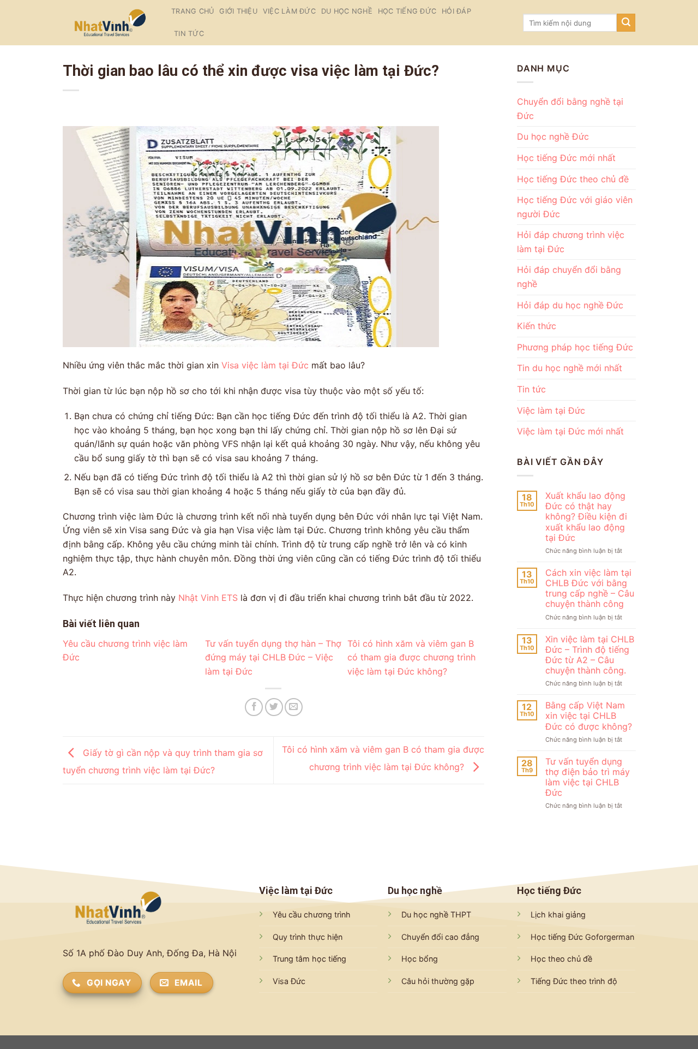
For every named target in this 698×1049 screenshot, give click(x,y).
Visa (230, 365)
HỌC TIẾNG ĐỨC (407, 11)
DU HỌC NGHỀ (346, 11)
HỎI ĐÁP (456, 11)
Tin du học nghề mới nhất (569, 367)
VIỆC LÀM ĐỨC (289, 11)
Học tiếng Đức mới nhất (566, 157)
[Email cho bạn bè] (294, 707)
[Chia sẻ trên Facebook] (254, 707)
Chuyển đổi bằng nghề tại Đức (570, 108)
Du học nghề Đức (553, 136)
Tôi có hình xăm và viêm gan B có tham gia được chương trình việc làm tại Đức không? (411, 657)
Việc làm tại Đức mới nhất (570, 431)
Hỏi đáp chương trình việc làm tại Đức (570, 241)
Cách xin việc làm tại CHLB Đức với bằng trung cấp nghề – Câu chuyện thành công (589, 589)
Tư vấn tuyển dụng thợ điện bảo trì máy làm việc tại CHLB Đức (587, 777)
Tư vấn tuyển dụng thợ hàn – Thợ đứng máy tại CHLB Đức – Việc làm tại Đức (273, 657)
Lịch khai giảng (558, 914)
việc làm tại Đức (275, 365)
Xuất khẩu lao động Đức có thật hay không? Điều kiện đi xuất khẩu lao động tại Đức (586, 517)
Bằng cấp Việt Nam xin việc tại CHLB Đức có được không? (588, 715)
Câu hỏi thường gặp (437, 981)
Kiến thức (536, 325)
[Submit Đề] (626, 23)
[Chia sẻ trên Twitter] (274, 707)
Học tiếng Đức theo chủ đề (573, 179)
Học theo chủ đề (561, 958)
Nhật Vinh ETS (209, 597)
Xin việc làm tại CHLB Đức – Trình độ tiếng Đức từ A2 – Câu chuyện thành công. (589, 655)
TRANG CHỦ (192, 11)
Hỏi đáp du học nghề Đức (570, 305)
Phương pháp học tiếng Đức (575, 347)
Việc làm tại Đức (551, 410)
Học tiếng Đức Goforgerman (582, 936)
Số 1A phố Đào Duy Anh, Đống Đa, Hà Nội (150, 952)
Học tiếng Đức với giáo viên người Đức (575, 206)
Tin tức (189, 33)
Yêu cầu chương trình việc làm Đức (125, 650)
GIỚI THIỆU (238, 11)
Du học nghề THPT (436, 914)
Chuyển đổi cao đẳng (440, 936)
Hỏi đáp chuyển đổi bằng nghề (569, 276)
